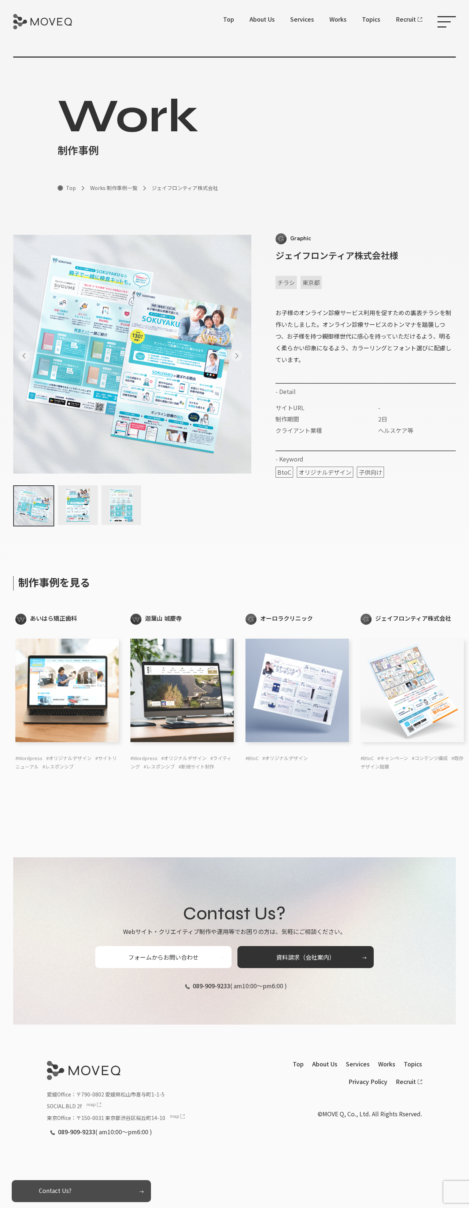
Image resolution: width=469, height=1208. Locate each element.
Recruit (406, 19)
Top (228, 19)
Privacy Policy (367, 1081)
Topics (371, 19)
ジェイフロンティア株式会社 (185, 187)
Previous (26, 354)
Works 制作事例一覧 (113, 187)
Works (338, 19)
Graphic (300, 237)
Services (302, 19)
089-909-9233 (211, 985)
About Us (262, 19)
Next (238, 354)
